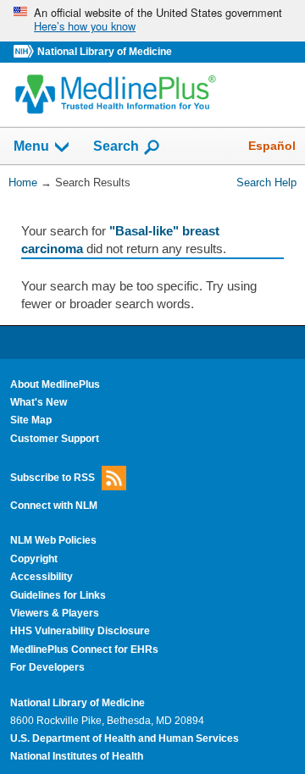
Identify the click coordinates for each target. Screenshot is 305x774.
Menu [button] (31, 147)
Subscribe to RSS (52, 478)
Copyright (34, 559)
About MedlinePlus (55, 384)
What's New (38, 402)
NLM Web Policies (53, 540)
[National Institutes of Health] (25, 52)
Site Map (31, 420)
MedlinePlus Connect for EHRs (84, 649)
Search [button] (116, 145)
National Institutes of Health (76, 756)
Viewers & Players (54, 613)
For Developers (47, 667)
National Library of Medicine (104, 52)
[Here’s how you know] (152, 20)
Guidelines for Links (58, 595)
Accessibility (41, 577)
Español (272, 145)
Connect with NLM (53, 505)
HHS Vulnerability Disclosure (80, 631)
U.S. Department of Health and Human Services (124, 738)
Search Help (266, 182)
